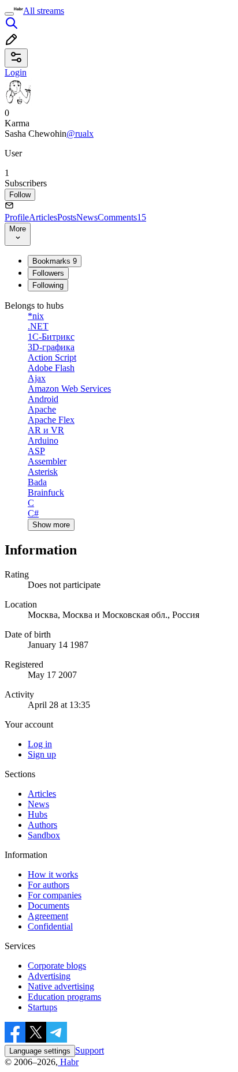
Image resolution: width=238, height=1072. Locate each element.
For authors (48, 885)
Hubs (37, 814)
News (87, 217)
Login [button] (16, 72)
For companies (54, 895)
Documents (48, 905)
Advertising (49, 976)
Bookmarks (54, 261)
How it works (53, 874)
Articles (43, 217)
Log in (40, 744)
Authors (42, 825)
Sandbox (44, 835)
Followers (48, 273)
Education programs (64, 997)
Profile (17, 217)
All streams (43, 11)
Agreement (48, 916)
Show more (51, 524)
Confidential (50, 926)
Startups (42, 1007)
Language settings (39, 1051)
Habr (68, 1062)
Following (48, 285)
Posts (66, 217)
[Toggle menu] (9, 14)
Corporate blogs (57, 965)
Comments (122, 217)
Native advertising (61, 986)
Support (89, 1050)
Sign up (42, 754)
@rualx (80, 133)
